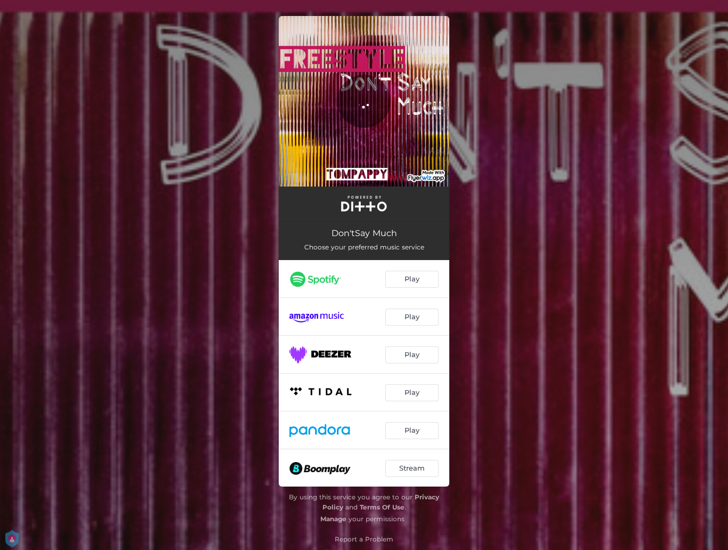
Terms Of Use (382, 507)
